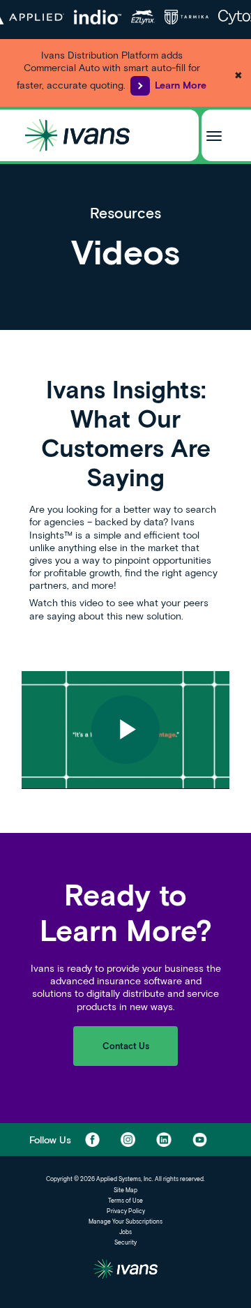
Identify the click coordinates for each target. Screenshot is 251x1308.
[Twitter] (128, 1139)
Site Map (125, 1190)
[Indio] (98, 17)
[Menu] (214, 135)
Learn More (180, 85)
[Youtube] (199, 1139)
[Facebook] (92, 1139)
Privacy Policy (126, 1211)
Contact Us (125, 1045)
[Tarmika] (186, 17)
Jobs (125, 1231)
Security (125, 1242)
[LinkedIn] (163, 1139)
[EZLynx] (143, 17)
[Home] (77, 135)
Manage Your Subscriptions (125, 1221)
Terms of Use (125, 1200)
